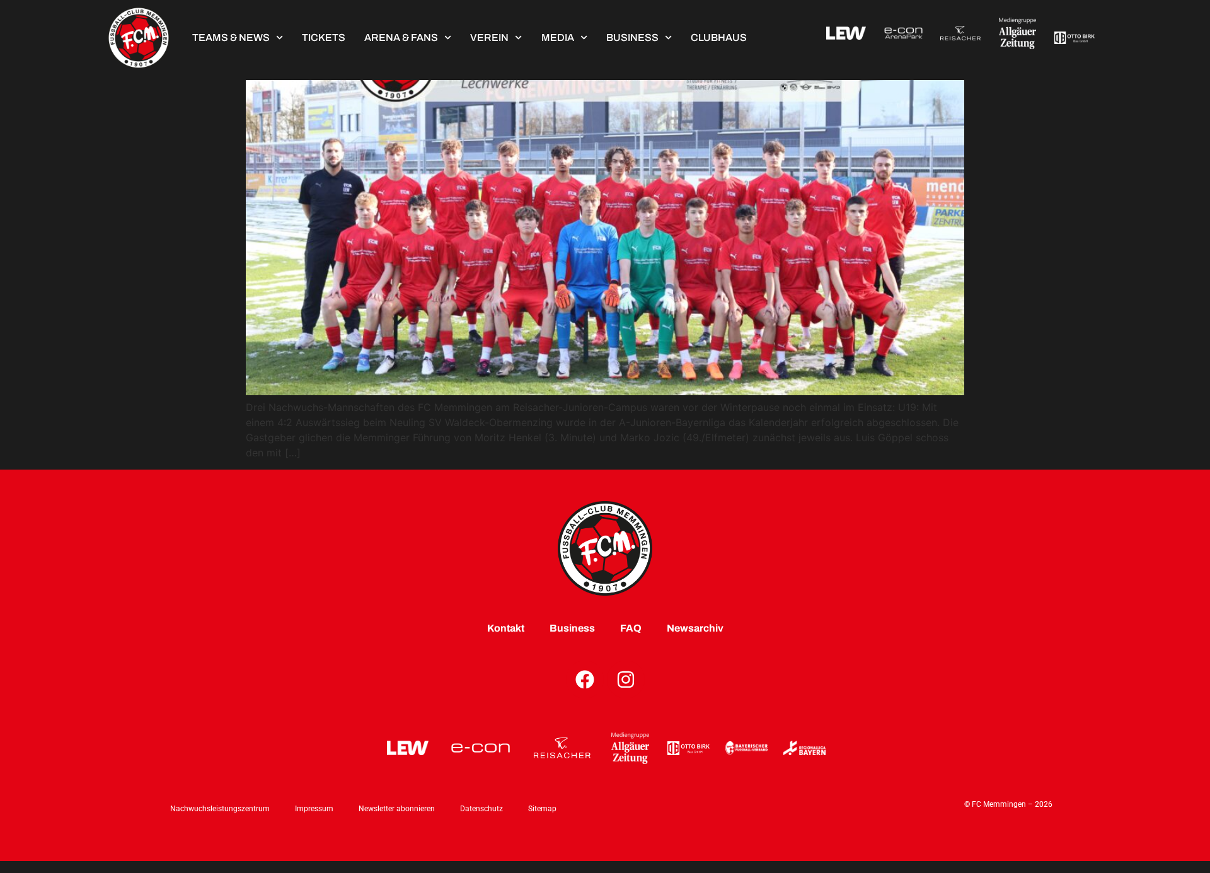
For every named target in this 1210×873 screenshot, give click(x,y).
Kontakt (505, 628)
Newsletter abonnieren (397, 808)
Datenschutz (481, 808)
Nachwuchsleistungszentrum (220, 808)
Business (632, 37)
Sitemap (542, 808)
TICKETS (323, 37)
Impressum (314, 808)
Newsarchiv (695, 628)
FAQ (631, 628)
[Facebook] (585, 679)
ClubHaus (719, 37)
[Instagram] (626, 679)
